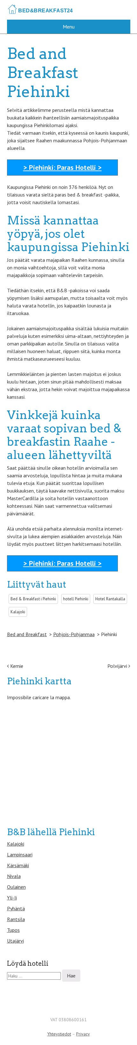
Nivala (14, 876)
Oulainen (16, 887)
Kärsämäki (18, 865)
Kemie (16, 666)
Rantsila (16, 919)
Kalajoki (15, 844)
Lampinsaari (19, 854)
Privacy (83, 1034)
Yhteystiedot (59, 1034)
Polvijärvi (117, 666)
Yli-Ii (12, 897)
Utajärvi (15, 941)
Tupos (13, 930)
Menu (69, 26)
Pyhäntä (16, 908)
